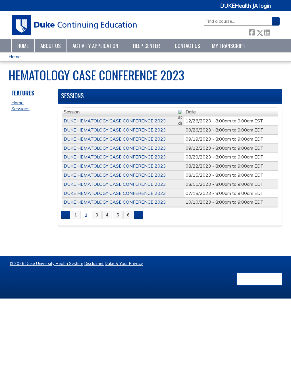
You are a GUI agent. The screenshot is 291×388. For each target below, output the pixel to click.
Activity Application (95, 45)
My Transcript (228, 45)
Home (23, 45)
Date (191, 111)
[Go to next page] (138, 215)
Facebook (252, 31)
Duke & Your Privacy (124, 263)
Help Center (146, 45)
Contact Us (187, 45)
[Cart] (277, 8)
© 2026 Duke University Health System (46, 263)
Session (72, 111)
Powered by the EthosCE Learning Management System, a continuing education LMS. (259, 279)
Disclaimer (94, 263)
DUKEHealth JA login (245, 6)
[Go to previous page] (65, 215)
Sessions (20, 108)
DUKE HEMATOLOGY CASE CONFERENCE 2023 (115, 121)
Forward (275, 31)
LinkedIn (267, 31)
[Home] (74, 25)
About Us (50, 45)
